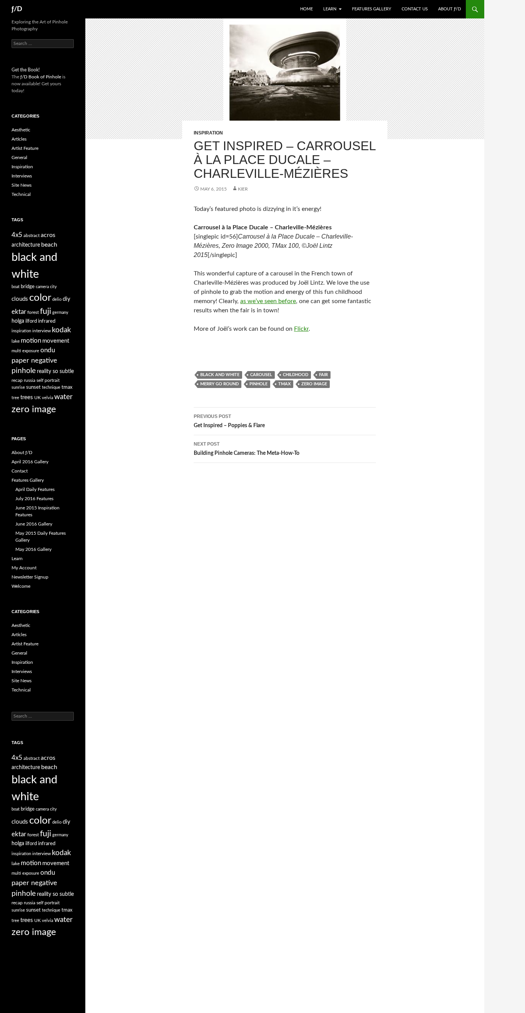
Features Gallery (371, 9)
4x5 (17, 235)
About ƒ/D (449, 9)
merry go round (219, 384)
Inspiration (208, 133)
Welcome (21, 586)
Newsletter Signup (30, 577)
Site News (22, 185)
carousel (261, 375)
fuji (45, 311)
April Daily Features (35, 489)
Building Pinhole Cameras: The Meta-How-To (246, 448)
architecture (26, 245)
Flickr (301, 329)
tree (15, 398)
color (40, 298)
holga (18, 321)
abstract (31, 235)
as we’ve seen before (268, 301)
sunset (33, 387)
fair (323, 375)
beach (49, 245)
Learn (329, 9)
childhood (295, 375)
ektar (19, 311)
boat (16, 287)
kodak (61, 330)
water (63, 397)
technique (51, 387)
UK (37, 397)
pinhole (258, 384)
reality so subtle (55, 371)
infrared (46, 321)
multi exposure (25, 351)
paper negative (34, 360)
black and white (219, 375)
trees (26, 397)
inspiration (21, 331)
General (19, 157)
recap (17, 380)
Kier (243, 189)
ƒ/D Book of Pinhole (40, 77)
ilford (31, 321)
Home (306, 9)
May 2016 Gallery (33, 549)
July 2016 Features (34, 498)
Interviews (22, 176)
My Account (24, 567)
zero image (314, 384)
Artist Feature (25, 148)
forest (33, 312)
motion (31, 341)
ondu (47, 350)
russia (29, 380)
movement (55, 341)
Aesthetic (21, 130)
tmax (284, 384)
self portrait (48, 380)
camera (42, 287)
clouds (20, 299)
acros (48, 235)
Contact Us (415, 9)
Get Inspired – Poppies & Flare (229, 421)
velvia (47, 398)
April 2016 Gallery (30, 461)
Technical (21, 194)
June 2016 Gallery (33, 524)
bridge (28, 286)
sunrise (18, 387)
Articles (19, 139)
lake (16, 341)
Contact (20, 471)
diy (66, 299)
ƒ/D (17, 9)
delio (56, 299)
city (53, 287)
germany (60, 312)
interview (41, 330)
